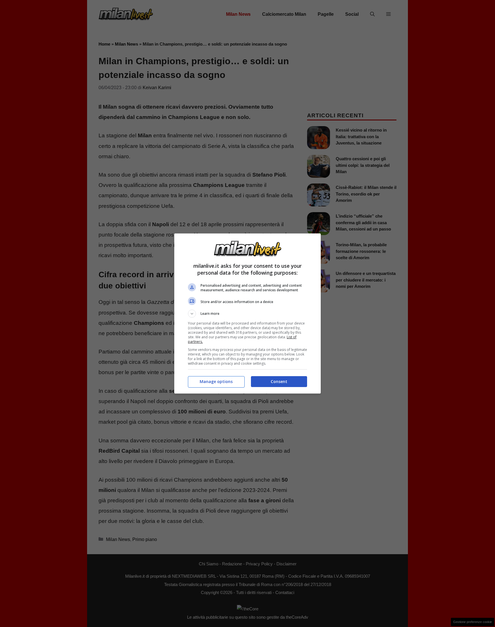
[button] (247, 314)
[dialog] (247, 313)
